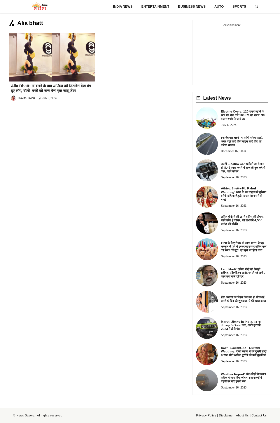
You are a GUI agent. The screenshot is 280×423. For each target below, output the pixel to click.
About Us (242, 415)
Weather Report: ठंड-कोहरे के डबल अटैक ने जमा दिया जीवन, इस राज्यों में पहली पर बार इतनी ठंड (243, 377)
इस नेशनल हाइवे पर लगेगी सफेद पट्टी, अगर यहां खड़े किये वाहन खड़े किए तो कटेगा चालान (242, 141)
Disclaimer (226, 415)
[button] (256, 6)
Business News (192, 6)
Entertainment (155, 6)
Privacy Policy (206, 415)
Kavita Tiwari (26, 98)
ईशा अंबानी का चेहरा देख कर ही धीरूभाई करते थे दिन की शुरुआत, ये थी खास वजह (243, 299)
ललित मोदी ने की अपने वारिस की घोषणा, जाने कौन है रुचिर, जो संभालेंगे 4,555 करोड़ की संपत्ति (242, 220)
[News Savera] (39, 6)
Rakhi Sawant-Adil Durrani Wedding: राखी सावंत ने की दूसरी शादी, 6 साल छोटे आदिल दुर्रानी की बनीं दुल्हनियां (244, 351)
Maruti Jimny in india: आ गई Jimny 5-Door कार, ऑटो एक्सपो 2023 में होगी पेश (241, 325)
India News (123, 6)
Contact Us (259, 415)
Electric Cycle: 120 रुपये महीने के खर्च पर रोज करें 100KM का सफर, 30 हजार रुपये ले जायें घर (243, 115)
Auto (219, 6)
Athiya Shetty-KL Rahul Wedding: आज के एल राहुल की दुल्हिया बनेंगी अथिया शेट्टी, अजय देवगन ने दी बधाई (243, 194)
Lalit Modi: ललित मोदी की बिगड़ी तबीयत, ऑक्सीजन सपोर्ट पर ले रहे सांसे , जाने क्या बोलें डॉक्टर (243, 272)
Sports (239, 6)
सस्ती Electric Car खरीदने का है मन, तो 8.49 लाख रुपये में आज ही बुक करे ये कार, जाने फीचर (243, 167)
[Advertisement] (232, 54)
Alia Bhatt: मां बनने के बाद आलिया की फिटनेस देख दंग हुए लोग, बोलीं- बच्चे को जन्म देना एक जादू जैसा (51, 88)
